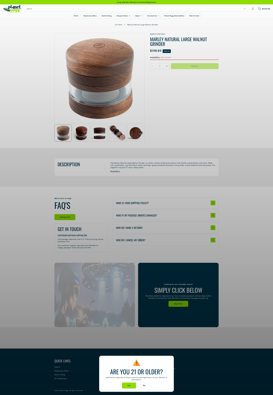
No (144, 385)
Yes (129, 385)
